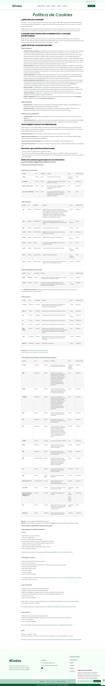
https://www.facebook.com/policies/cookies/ (37, 350)
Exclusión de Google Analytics (34, 291)
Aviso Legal (42, 681)
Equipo (48, 6)
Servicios (53, 6)
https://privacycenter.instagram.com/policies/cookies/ (34, 352)
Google (24, 291)
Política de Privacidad (61, 681)
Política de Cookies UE (50, 681)
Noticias (59, 6)
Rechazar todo (89, 681)
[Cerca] (101, 669)
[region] (89, 676)
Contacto (64, 6)
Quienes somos (41, 6)
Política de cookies (93, 678)
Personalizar (81, 681)
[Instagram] (42, 668)
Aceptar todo (97, 681)
